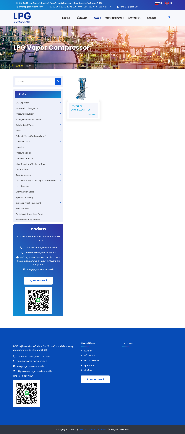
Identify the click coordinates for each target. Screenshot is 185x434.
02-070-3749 (75, 6)
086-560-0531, (25, 361)
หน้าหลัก (66, 17)
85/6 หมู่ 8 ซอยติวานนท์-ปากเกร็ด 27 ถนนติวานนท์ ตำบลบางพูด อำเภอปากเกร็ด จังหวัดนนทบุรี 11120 (61, 3)
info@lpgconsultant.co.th (31, 6)
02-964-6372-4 (60, 6)
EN (170, 3)
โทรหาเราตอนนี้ (40, 280)
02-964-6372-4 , (26, 356)
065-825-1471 (105, 6)
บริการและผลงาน (113, 17)
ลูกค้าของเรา (134, 17)
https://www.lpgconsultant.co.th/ (35, 371)
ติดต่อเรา (151, 17)
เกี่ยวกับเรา (82, 17)
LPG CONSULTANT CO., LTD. (93, 429)
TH (161, 3)
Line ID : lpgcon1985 (129, 6)
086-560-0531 (90, 6)
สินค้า (96, 17)
